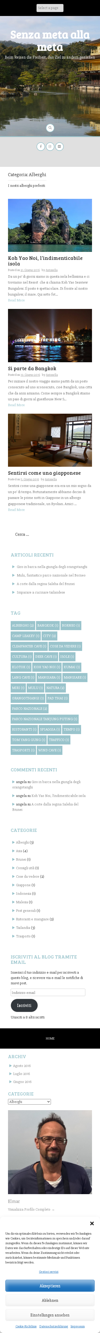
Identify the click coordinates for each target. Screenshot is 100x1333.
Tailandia (23, 927)
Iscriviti (24, 1005)
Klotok (21, 667)
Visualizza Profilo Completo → (31, 1209)
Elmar (14, 1201)
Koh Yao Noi (47, 667)
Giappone (23, 885)
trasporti (23, 750)
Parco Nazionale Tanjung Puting (44, 719)
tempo (71, 729)
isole (67, 656)
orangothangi (28, 698)
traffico (59, 740)
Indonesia (23, 893)
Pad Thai (57, 698)
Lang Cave (23, 677)
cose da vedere (65, 646)
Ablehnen (50, 1300)
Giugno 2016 (22, 1082)
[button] (92, 1223)
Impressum (78, 1326)
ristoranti (24, 729)
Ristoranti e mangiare (32, 919)
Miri (18, 688)
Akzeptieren (50, 1285)
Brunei (21, 859)
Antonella (52, 270)
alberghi (23, 625)
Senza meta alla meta (50, 40)
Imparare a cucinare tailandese (41, 592)
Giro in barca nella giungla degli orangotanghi (52, 567)
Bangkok (47, 625)
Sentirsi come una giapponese (44, 472)
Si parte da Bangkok (32, 368)
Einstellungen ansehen (50, 1315)
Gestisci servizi (48, 1272)
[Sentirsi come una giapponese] (50, 440)
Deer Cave (46, 656)
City (49, 636)
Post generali (26, 910)
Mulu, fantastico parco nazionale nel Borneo (51, 575)
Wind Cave (49, 750)
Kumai (72, 667)
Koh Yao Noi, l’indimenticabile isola (45, 261)
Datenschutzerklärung (53, 1326)
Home (50, 1039)
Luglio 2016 (21, 1074)
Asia (19, 851)
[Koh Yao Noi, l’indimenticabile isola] (50, 225)
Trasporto (23, 936)
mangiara (49, 677)
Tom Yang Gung (28, 740)
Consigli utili (25, 868)
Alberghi (22, 842)
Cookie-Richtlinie (26, 1326)
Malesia (22, 902)
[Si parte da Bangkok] (50, 335)
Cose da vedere (27, 876)
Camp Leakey (25, 636)
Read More (16, 300)
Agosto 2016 (22, 1066)
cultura (22, 656)
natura (55, 688)
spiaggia (50, 729)
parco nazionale (29, 708)
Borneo (71, 625)
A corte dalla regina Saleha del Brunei (46, 584)
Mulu (35, 688)
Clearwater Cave (29, 646)
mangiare (75, 677)
